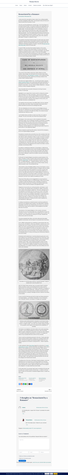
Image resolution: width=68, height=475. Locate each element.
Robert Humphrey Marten (24, 82)
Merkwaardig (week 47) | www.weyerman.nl (32, 428)
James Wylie (25, 159)
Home (16, 5)
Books (25, 5)
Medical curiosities (37, 5)
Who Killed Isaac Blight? (48, 5)
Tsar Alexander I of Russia (33, 75)
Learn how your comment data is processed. (42, 462)
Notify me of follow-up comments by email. (27, 456)
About (21, 5)
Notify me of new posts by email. (25, 458)
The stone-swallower (32, 378)
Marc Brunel (31, 345)
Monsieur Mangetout (42, 378)
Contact (30, 5)
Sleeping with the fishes (22, 378)
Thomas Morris (34, 1)
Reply (23, 413)
